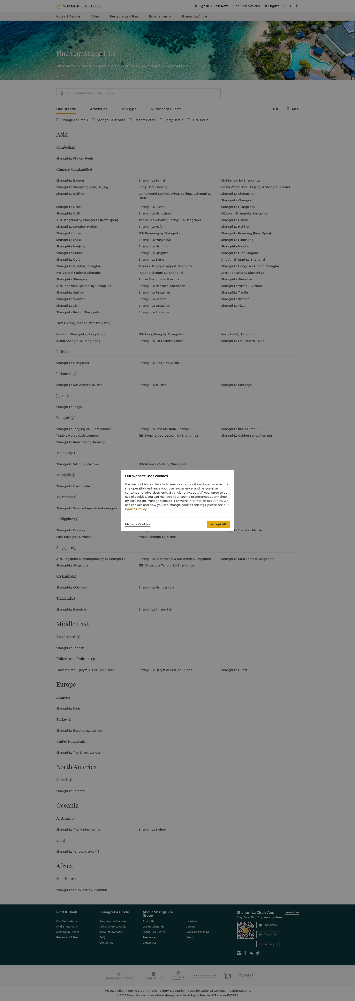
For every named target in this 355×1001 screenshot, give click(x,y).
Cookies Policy (135, 509)
